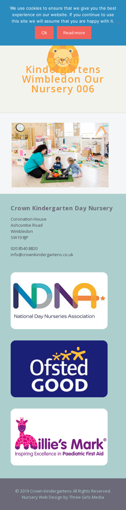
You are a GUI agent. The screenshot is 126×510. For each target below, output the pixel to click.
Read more (74, 33)
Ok (44, 33)
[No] (118, 23)
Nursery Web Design (42, 497)
